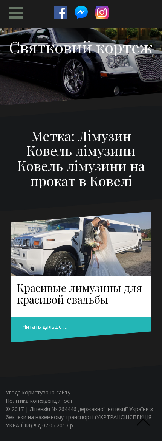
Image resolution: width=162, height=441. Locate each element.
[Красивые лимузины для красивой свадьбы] (81, 244)
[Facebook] (60, 12)
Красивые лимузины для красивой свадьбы (79, 293)
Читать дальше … (45, 326)
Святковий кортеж (81, 46)
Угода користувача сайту (38, 392)
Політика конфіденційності (40, 400)
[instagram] (101, 12)
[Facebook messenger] (81, 12)
